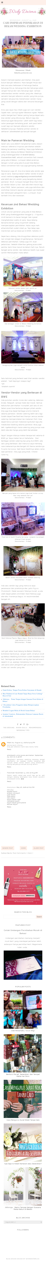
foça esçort (11, 796)
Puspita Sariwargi (8, 449)
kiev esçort (11, 798)
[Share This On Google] (27, 724)
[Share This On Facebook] (18, 724)
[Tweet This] (21, 724)
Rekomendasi (35, 727)
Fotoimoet (11, 773)
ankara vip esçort (13, 793)
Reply (9, 749)
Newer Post (7, 848)
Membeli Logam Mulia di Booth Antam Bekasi (19, 710)
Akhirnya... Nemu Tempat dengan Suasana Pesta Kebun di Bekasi (23, 1208)
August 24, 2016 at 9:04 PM (25, 742)
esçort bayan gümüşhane (16, 803)
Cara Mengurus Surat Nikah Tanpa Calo (23, 1120)
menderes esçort (13, 801)
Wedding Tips (23, 730)
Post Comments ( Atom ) (23, 853)
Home (23, 848)
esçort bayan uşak (14, 799)
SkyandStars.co (32, 1259)
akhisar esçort (12, 804)
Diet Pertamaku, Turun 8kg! (23, 1031)
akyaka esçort (12, 791)
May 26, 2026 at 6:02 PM (25, 787)
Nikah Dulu (22, 727)
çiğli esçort (11, 795)
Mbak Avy (10, 742)
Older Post (39, 848)
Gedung (11, 727)
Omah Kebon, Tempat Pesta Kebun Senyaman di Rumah (22, 690)
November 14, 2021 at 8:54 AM (26, 773)
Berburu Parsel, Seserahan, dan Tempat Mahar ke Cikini (23, 1075)
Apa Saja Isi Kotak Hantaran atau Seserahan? (23, 1164)
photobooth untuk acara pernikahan (20, 755)
